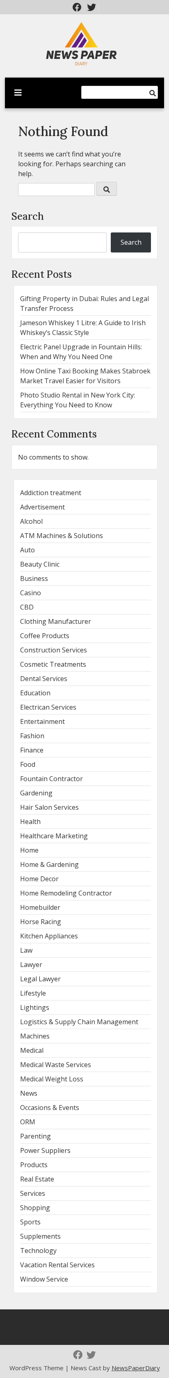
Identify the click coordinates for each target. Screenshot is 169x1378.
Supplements (40, 1236)
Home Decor (39, 878)
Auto (27, 549)
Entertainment (42, 721)
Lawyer (31, 964)
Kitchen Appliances (49, 935)
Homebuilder (40, 907)
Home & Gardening (49, 864)
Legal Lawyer (40, 978)
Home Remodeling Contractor (66, 893)
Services (32, 1193)
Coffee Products (44, 635)
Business (34, 578)
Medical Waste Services (55, 1064)
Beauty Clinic (39, 564)
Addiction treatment (50, 492)
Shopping (35, 1207)
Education (35, 692)
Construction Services (53, 649)
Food (27, 764)
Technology (38, 1250)
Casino (30, 592)
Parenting (35, 1136)
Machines (35, 1036)
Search (27, 216)
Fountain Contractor (51, 778)
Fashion (32, 735)
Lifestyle (33, 993)
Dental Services (43, 678)
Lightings (34, 1007)
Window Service (44, 1279)
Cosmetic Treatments (53, 664)
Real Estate (37, 1179)
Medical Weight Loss (51, 1078)
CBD (27, 607)
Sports (30, 1221)
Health (30, 821)
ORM (27, 1121)
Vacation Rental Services (57, 1264)
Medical (31, 1050)
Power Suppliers (45, 1150)
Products (34, 1164)
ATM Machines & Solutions (61, 535)
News (28, 1093)
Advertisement (42, 507)
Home (29, 850)
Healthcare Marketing (54, 835)
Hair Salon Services (49, 807)
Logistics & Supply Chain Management (79, 1021)
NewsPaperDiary (136, 1368)
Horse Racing (40, 921)
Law (26, 950)
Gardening (36, 792)
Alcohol (31, 521)
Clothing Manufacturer (55, 621)
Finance (31, 750)
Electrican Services (48, 707)
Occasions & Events (49, 1107)
